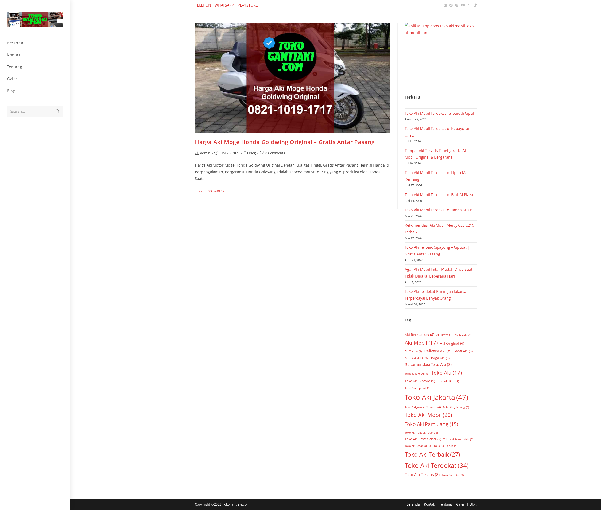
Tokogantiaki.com (236, 504)
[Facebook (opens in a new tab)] (451, 5)
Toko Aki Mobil (428, 415)
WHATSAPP (224, 5)
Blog (252, 153)
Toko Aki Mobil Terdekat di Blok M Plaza (439, 194)
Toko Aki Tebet (446, 446)
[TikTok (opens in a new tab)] (474, 5)
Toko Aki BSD (448, 381)
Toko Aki (446, 372)
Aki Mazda (463, 335)
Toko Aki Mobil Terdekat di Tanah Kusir (438, 210)
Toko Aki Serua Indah (458, 439)
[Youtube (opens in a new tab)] (463, 5)
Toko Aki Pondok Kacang (422, 432)
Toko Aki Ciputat (418, 388)
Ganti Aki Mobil (416, 358)
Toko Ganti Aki (453, 475)
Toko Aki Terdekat (437, 465)
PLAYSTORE (248, 5)
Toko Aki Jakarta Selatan (423, 407)
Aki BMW (444, 335)
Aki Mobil (421, 342)
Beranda (413, 504)
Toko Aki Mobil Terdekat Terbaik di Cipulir (440, 113)
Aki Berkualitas (419, 334)
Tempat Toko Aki (417, 373)
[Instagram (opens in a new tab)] (457, 5)
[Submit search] (57, 111)
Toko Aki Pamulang (431, 424)
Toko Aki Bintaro (420, 381)
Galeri (461, 504)
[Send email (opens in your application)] (469, 5)
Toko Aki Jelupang (456, 407)
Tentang (445, 504)
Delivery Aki (437, 351)
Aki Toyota (413, 351)
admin (205, 153)
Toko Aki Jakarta (436, 397)
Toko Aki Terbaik (432, 454)
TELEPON (203, 5)
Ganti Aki (463, 351)
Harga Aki (440, 358)
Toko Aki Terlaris (422, 474)
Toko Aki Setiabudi (418, 446)
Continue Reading (215, 189)
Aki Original (452, 343)
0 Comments (275, 153)
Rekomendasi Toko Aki (428, 364)
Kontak (429, 504)
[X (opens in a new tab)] (445, 5)
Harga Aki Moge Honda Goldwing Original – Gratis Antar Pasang (285, 142)
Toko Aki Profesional (423, 439)
